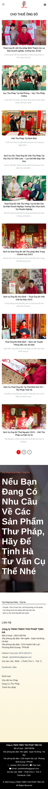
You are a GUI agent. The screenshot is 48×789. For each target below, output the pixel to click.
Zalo (15, 667)
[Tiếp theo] (29, 452)
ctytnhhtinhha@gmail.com (20, 657)
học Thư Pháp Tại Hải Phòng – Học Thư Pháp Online (24, 94)
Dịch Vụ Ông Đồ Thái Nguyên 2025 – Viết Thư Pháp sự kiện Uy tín (24, 433)
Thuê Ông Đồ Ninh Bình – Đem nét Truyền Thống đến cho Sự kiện (24, 343)
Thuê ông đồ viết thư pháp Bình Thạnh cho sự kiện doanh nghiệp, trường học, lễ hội (24, 49)
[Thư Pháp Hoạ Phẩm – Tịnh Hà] (24, 4)
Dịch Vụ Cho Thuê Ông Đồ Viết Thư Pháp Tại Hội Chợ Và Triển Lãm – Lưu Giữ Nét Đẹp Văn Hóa (24, 158)
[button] (3, 4)
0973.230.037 (25, 653)
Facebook (6, 667)
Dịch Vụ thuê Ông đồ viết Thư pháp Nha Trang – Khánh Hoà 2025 (24, 253)
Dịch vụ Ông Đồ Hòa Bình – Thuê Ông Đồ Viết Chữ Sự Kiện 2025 (24, 298)
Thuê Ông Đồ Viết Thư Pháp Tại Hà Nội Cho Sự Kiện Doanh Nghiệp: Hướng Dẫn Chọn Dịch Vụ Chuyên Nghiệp (24, 206)
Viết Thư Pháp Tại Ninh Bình (24, 138)
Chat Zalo (13, 653)
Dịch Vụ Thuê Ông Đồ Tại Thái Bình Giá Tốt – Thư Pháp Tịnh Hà (24, 388)
